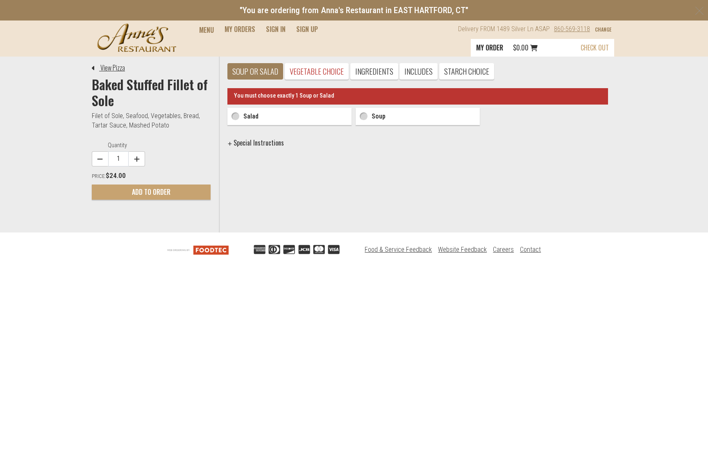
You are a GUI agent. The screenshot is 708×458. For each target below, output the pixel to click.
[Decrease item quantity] (100, 158)
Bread (191, 116)
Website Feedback (462, 249)
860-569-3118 (572, 29)
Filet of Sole (107, 116)
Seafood (137, 116)
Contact (530, 249)
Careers (503, 249)
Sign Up (307, 29)
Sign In (276, 29)
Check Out (595, 47)
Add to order (151, 192)
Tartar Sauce (109, 125)
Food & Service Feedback (398, 249)
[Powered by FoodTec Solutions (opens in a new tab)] (198, 249)
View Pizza (112, 68)
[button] (137, 38)
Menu (206, 30)
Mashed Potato (149, 125)
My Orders (240, 29)
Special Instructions (258, 143)
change (603, 29)
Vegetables (166, 116)
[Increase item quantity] (137, 158)
